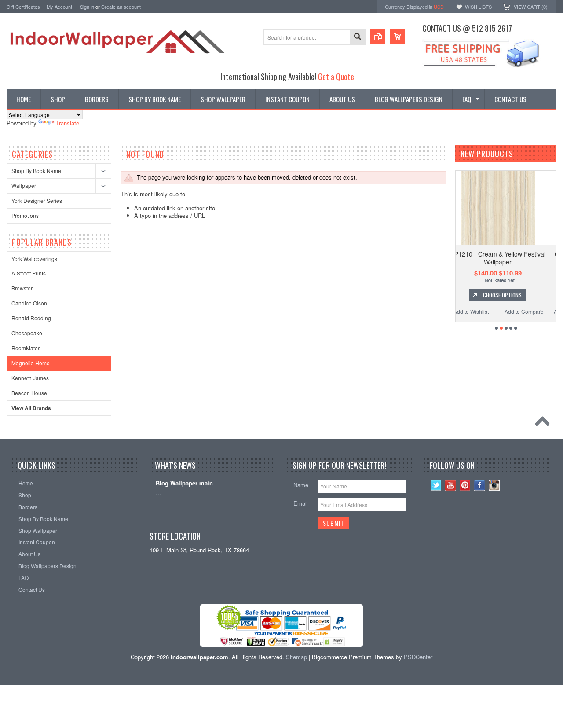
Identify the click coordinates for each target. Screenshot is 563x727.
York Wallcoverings (34, 258)
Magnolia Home (30, 363)
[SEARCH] (358, 37)
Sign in (87, 6)
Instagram (494, 485)
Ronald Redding (31, 318)
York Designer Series (36, 200)
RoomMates (25, 348)
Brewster (22, 288)
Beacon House (29, 393)
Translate (67, 123)
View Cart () (531, 6)
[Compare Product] (377, 36)
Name (300, 485)
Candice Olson (29, 303)
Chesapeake (26, 333)
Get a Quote (336, 76)
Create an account (121, 6)
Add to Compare (470, 311)
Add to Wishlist (517, 311)
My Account (59, 6)
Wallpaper (23, 185)
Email (300, 503)
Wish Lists (478, 6)
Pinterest (465, 485)
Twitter (436, 485)
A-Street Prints (28, 273)
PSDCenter (418, 657)
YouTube (450, 485)
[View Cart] (397, 36)
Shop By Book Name (36, 170)
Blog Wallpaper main (184, 483)
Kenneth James (30, 378)
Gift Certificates (23, 6)
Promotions (25, 215)
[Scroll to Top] (544, 423)
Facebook (479, 485)
